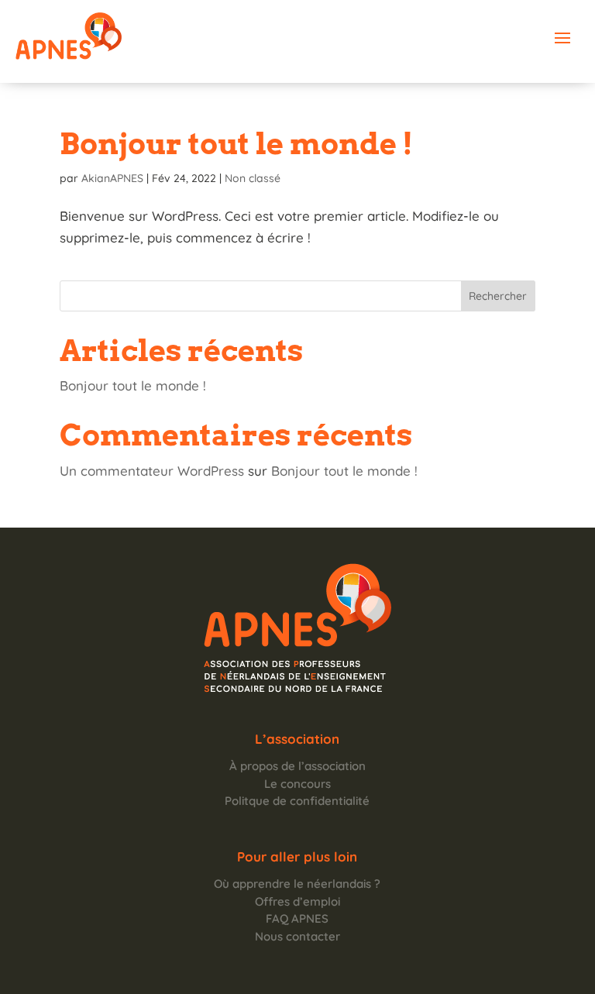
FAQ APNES (297, 918)
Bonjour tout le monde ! (236, 143)
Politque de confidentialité (297, 800)
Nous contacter (297, 936)
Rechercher (498, 296)
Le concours (297, 783)
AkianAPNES (112, 178)
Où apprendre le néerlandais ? (297, 883)
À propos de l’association (297, 765)
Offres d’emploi (297, 901)
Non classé (252, 178)
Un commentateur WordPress (152, 471)
